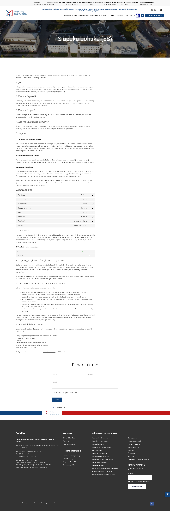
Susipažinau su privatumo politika (66, 393)
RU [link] (155, 10)
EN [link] (152, 10)
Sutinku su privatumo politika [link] (140, 481)
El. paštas (131, 473)
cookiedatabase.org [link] (49, 352)
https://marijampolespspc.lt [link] (34, 87)
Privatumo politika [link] (62, 407)
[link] (167, 494)
